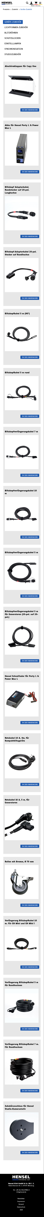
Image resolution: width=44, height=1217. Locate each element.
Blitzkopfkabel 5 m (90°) (17, 314)
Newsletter (21, 1198)
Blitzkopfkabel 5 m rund (17, 373)
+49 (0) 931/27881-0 (23, 1190)
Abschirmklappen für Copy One (20, 66)
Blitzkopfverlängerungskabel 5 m (21, 553)
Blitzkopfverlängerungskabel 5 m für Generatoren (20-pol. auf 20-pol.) (21, 614)
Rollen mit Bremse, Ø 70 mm (19, 862)
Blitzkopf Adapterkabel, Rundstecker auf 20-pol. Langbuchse (17, 190)
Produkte (6, 9)
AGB (21, 1210)
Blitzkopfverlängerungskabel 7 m (21, 432)
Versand (21, 1204)
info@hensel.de (21, 1192)
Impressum (21, 1201)
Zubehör (15, 9)
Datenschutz (21, 1207)
